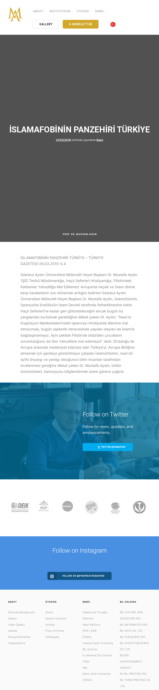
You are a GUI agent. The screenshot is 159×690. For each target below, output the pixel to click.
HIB (85, 667)
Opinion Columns (55, 618)
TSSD (86, 661)
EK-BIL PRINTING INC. (133, 673)
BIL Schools (90, 649)
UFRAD (87, 680)
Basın (99, 140)
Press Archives (54, 630)
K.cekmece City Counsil (97, 655)
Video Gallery (16, 624)
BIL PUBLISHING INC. (133, 636)
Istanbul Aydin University (98, 643)
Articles (50, 624)
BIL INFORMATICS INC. (134, 624)
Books (49, 612)
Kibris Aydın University (97, 673)
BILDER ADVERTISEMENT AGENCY (131, 661)
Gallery (12, 618)
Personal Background (21, 612)
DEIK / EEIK (90, 630)
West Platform (91, 624)
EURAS (87, 636)
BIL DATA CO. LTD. (131, 630)
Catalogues (52, 636)
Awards (12, 630)
